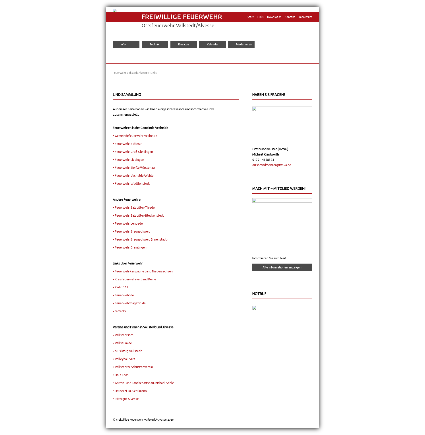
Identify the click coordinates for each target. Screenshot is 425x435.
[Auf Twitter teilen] (127, 78)
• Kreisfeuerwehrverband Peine (134, 279)
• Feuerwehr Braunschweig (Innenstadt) (140, 239)
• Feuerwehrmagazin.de (129, 303)
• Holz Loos (121, 375)
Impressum (305, 17)
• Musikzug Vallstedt (127, 351)
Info (123, 44)
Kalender (212, 44)
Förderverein (244, 44)
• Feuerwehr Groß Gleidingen (133, 151)
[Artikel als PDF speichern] (119, 78)
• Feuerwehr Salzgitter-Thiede (134, 207)
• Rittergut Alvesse (126, 399)
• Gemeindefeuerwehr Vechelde (135, 136)
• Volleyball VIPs (124, 359)
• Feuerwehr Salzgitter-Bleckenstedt (138, 215)
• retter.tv (119, 311)
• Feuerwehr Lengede (128, 223)
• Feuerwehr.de (123, 295)
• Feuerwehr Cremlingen (130, 247)
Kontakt (290, 17)
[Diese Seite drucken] (114, 78)
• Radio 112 (120, 287)
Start (250, 17)
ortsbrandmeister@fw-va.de (271, 165)
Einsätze (183, 44)
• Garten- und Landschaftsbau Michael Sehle (143, 383)
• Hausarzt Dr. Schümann (130, 391)
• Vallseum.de (122, 343)
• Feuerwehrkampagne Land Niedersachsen (143, 271)
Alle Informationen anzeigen (282, 267)
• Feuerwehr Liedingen (128, 159)
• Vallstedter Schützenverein (133, 367)
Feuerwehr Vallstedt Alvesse (130, 72)
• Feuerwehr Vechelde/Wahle (133, 175)
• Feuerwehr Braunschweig (131, 231)
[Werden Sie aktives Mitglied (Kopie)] (282, 201)
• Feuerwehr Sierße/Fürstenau (134, 167)
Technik (154, 44)
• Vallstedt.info (123, 335)
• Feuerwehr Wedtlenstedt (131, 183)
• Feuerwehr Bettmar (127, 144)
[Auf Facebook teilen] (123, 78)
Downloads (274, 17)
